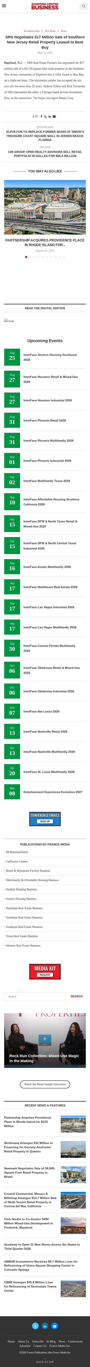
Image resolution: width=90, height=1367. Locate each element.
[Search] (84, 6)
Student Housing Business (21, 889)
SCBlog (51, 1341)
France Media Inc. (60, 1345)
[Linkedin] (45, 1326)
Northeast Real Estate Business (24, 917)
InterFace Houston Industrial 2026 (47, 400)
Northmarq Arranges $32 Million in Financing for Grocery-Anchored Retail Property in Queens (28, 1147)
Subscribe (38, 1341)
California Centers (17, 861)
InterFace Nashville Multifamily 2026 (49, 751)
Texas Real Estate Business (22, 936)
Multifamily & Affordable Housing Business (32, 880)
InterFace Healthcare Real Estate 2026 (50, 587)
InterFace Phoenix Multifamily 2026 (48, 440)
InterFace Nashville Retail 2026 (45, 731)
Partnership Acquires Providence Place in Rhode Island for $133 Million (27, 1121)
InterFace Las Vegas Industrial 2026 (48, 607)
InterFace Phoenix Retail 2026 (44, 420)
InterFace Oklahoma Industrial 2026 (48, 691)
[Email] (54, 1326)
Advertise (25, 1345)
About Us (23, 1341)
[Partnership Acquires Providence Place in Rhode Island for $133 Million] (45, 207)
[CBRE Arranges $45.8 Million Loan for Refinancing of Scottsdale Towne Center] (73, 1288)
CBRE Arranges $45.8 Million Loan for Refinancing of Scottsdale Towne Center (30, 1286)
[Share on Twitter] (45, 117)
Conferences (75, 1341)
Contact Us (39, 1345)
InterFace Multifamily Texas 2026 (46, 481)
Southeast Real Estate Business (24, 927)
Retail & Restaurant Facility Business (28, 870)
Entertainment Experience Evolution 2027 (52, 792)
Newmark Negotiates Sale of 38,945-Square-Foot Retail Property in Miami (29, 1172)
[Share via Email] (54, 116)
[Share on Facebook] (41, 116)
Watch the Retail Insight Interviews (45, 1084)
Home (11, 1341)
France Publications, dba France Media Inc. (49, 1352)
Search (77, 996)
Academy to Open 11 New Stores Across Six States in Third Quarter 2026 (42, 1246)
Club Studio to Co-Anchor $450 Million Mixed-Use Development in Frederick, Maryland (28, 1223)
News (62, 1341)
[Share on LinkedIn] (50, 116)
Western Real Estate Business (23, 945)
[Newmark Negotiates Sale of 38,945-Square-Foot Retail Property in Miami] (73, 1174)
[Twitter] (35, 1326)
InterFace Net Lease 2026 (41, 711)
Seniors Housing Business (21, 898)
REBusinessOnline (17, 852)
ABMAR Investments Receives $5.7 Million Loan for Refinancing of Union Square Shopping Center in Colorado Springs (40, 1265)
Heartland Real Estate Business (24, 908)
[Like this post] (36, 116)
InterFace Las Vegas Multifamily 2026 (49, 627)
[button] (7, 218)
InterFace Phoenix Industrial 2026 (47, 460)
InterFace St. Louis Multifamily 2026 (49, 772)
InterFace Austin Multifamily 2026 (47, 567)
